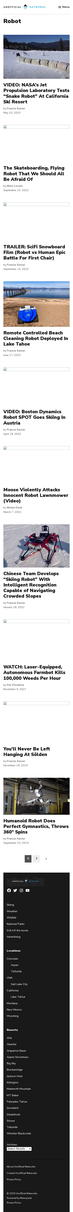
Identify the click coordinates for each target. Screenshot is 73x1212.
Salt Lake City (19, 984)
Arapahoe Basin (16, 1051)
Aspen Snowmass (17, 1057)
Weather (12, 911)
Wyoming (13, 1016)
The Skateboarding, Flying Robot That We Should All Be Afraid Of (33, 173)
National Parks (16, 924)
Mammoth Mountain (19, 1089)
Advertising (13, 937)
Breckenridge (15, 1069)
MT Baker (13, 1095)
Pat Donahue (15, 685)
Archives (12, 1144)
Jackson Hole (15, 1076)
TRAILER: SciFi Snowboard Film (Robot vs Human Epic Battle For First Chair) (34, 252)
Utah (10, 977)
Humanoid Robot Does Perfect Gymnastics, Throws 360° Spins (36, 826)
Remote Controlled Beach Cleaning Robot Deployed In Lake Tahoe (35, 338)
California (13, 990)
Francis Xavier (16, 108)
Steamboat (13, 1114)
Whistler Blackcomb (19, 1133)
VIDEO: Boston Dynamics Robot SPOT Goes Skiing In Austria (34, 417)
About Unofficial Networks (21, 1166)
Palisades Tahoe (17, 1101)
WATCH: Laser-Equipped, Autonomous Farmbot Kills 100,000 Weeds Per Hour (34, 672)
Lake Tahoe (18, 997)
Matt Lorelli (15, 186)
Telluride (16, 971)
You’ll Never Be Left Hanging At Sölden (26, 752)
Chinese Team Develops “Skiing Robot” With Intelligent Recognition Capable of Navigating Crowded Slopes (31, 584)
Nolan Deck (14, 507)
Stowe (11, 1121)
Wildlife (11, 917)
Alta (9, 1038)
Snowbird (12, 1108)
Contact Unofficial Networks (22, 1173)
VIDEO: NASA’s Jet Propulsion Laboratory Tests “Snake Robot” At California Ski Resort (36, 93)
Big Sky (11, 1063)
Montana (12, 1003)
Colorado (12, 958)
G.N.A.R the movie (17, 930)
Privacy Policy (14, 1179)
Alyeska (11, 1044)
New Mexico (14, 1009)
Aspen (15, 965)
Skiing (10, 905)
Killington (12, 1082)
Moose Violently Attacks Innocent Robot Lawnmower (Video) (35, 495)
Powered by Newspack (19, 1198)
